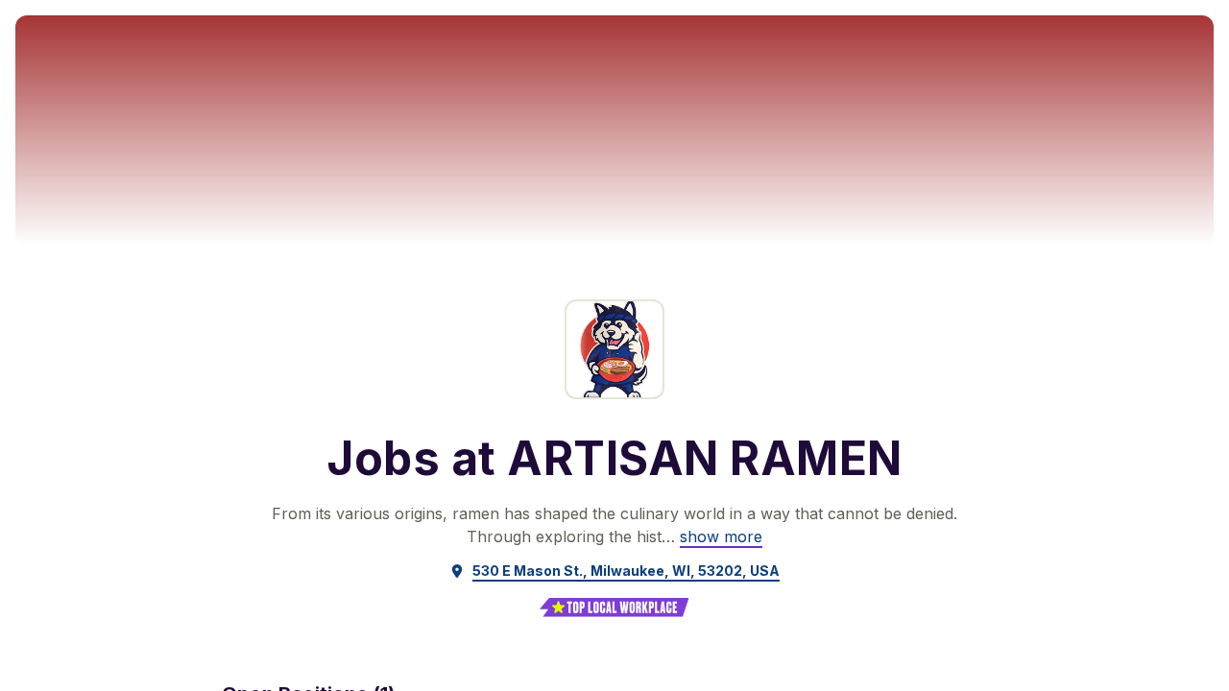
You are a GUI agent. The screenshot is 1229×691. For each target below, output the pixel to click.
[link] (721, 536)
